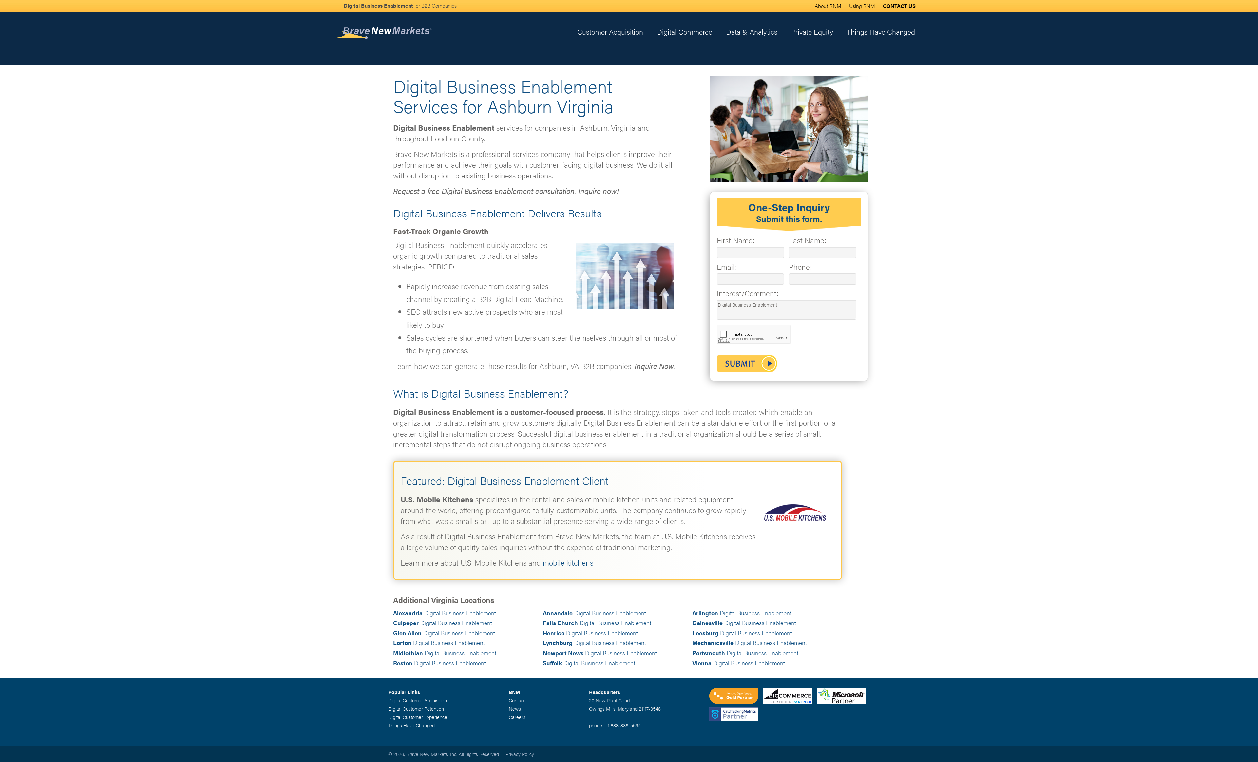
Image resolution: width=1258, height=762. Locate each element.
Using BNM (862, 5)
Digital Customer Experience (417, 717)
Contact (517, 700)
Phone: (800, 266)
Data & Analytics (751, 32)
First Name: (735, 240)
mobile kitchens (568, 562)
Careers (517, 717)
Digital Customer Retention (416, 708)
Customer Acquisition (610, 32)
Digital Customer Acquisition (417, 700)
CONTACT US (899, 5)
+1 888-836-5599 (622, 725)
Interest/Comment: (747, 293)
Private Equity (812, 32)
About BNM (828, 5)
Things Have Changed (881, 32)
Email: (726, 266)
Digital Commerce (684, 32)
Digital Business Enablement (444, 613)
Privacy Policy (519, 754)
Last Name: (807, 240)
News (515, 708)
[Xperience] (736, 696)
